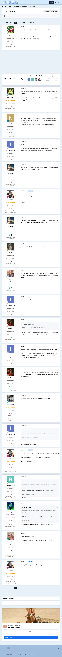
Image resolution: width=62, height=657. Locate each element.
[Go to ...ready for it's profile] (10, 398)
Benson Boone (11, 485)
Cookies (24, 652)
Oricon (11, 252)
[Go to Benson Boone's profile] (32, 79)
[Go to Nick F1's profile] (4, 16)
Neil (10, 124)
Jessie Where (10, 97)
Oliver (10, 35)
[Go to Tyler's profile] (10, 273)
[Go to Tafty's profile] (10, 506)
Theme (4, 652)
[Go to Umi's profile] (10, 536)
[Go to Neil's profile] (10, 118)
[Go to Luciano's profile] (10, 322)
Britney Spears (23, 16)
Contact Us (18, 652)
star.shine (10, 173)
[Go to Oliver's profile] (10, 29)
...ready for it (10, 404)
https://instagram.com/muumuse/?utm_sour (32, 457)
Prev (7, 22)
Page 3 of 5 (33, 22)
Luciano (10, 328)
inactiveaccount (10, 150)
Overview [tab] (7, 635)
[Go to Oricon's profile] (10, 246)
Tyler (10, 279)
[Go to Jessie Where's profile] (10, 91)
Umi (10, 542)
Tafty (10, 512)
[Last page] (27, 23)
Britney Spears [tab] (8, 637)
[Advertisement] (31, 61)
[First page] (3, 23)
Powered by (27, 654)
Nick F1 (11, 199)
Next (23, 22)
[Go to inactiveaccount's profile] (29, 79)
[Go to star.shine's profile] (36, 79)
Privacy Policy (11, 652)
